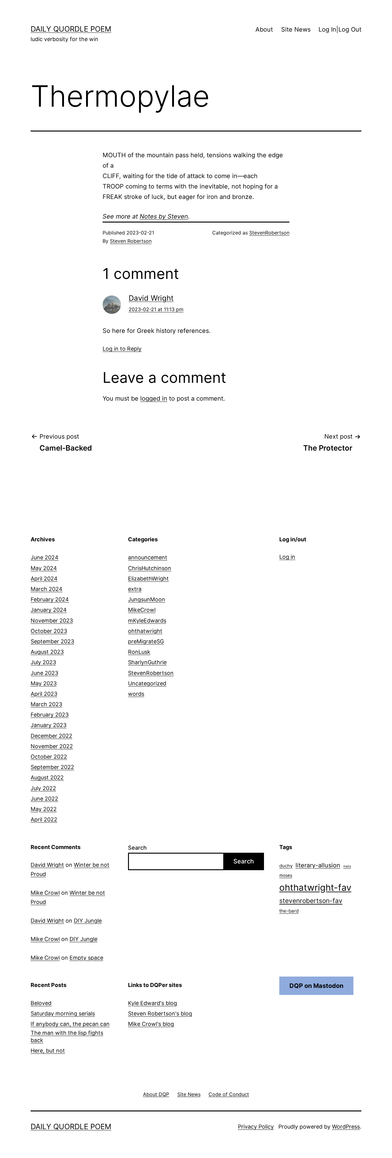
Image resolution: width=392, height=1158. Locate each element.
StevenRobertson (269, 233)
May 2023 (44, 683)
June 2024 (44, 557)
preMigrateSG (146, 641)
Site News (296, 29)
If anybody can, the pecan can (70, 1024)
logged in (153, 398)
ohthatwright (145, 631)
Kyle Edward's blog (152, 1003)
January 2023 (48, 725)
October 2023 (49, 631)
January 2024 (49, 610)
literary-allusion (318, 865)
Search (137, 847)
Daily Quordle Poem (71, 29)
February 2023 (50, 714)
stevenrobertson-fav (310, 901)
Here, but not (48, 1050)
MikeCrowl (142, 610)
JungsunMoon (146, 599)
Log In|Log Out (339, 29)
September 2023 (52, 641)
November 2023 (52, 620)
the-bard (289, 911)
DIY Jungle (88, 920)
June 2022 (44, 798)
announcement (147, 557)
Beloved (41, 1003)
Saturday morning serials (63, 1013)
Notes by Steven (164, 216)
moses (285, 875)
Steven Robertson (131, 241)
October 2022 (49, 756)
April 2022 (44, 819)
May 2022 (44, 809)
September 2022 (52, 767)
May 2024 (44, 568)
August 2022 (47, 777)
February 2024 (50, 599)
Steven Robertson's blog (160, 1013)
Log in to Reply (122, 348)
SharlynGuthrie (147, 662)
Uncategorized (147, 683)
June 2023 (44, 673)
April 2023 (44, 694)
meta (347, 866)
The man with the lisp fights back (67, 1036)
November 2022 (52, 746)
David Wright (151, 298)
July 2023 (43, 662)
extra (134, 589)
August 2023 (47, 652)
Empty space (86, 957)
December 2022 (51, 736)
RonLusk (139, 652)
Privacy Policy (256, 1126)
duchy (285, 866)
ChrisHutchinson (149, 568)
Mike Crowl (45, 892)
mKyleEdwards (147, 620)
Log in (287, 557)
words (136, 694)
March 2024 (46, 589)
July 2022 (43, 788)
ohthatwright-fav (315, 887)
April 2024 (44, 578)
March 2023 (46, 704)
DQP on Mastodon (316, 985)
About (264, 29)
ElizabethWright (148, 578)
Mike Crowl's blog (151, 1024)
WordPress (346, 1126)
